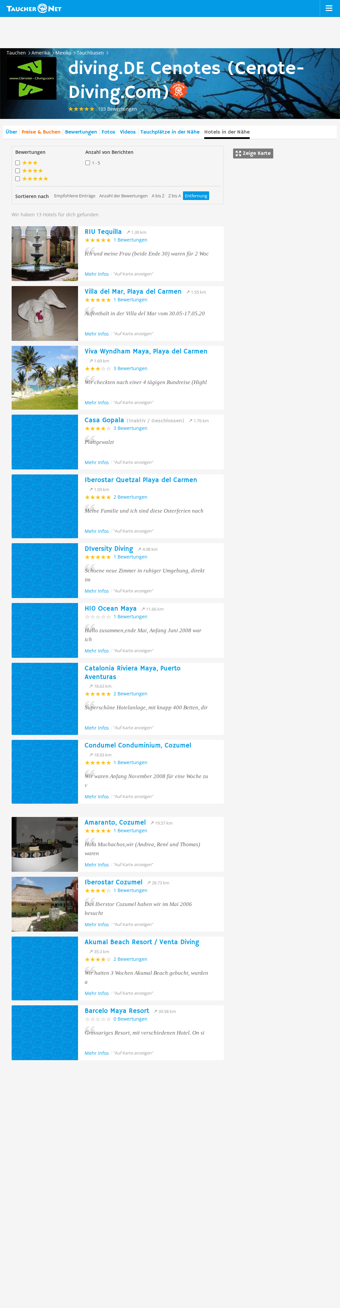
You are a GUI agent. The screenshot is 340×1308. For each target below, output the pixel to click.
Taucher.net (34, 8)
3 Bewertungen (130, 368)
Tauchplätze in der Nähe (170, 132)
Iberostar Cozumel (113, 882)
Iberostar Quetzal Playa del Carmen (141, 480)
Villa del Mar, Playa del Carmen (133, 292)
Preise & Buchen (41, 132)
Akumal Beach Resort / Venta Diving (142, 942)
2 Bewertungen (130, 497)
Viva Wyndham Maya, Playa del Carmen (146, 352)
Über (11, 132)
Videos (128, 132)
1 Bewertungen (130, 240)
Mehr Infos (97, 274)
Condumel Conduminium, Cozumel (138, 746)
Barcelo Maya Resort (117, 1011)
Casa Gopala (134, 420)
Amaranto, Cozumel (115, 823)
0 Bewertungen (130, 1019)
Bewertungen (81, 132)
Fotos (108, 132)
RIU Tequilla (103, 232)
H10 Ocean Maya (111, 609)
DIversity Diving (109, 549)
